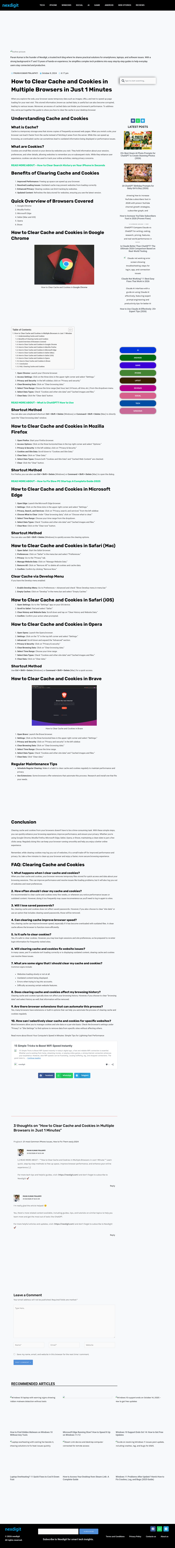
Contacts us (151, 1536)
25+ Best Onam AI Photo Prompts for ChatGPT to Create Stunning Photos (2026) (137, 156)
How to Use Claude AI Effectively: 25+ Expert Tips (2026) (138, 310)
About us (164, 1536)
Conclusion (23, 364)
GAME (97, 5)
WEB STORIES (124, 5)
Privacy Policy (135, 1536)
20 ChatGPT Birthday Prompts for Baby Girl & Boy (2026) (138, 187)
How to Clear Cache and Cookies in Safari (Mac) (36, 353)
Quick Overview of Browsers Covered (32, 342)
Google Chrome (80, 287)
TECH (42, 5)
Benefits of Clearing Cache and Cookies (33, 339)
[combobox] (138, 80)
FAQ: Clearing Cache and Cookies (32, 366)
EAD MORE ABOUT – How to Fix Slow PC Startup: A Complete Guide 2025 (57, 481)
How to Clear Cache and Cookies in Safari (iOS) (36, 355)
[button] (46, 1075)
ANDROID (109, 5)
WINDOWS (66, 5)
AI (89, 5)
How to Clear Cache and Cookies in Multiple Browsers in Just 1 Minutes (43, 333)
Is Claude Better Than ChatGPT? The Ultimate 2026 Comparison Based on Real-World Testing (137, 248)
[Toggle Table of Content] (69, 330)
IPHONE (53, 5)
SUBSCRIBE (89, 1531)
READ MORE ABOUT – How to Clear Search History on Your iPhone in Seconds (58, 165)
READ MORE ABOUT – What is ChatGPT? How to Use (42, 402)
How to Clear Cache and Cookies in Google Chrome (37, 344)
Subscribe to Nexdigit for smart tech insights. (68, 1539)
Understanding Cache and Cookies (31, 336)
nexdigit (10, 5)
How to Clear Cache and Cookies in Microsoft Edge (37, 350)
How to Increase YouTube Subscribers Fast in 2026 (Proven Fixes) (138, 217)
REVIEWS (140, 5)
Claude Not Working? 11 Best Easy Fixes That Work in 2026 (137, 280)
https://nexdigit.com (68, 1175)
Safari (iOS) (101, 600)
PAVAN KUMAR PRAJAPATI (36, 1150)
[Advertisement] (87, 28)
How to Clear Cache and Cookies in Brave (34, 361)
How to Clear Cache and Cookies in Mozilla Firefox (37, 347)
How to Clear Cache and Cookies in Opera (34, 358)
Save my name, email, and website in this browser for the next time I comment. (53, 1354)
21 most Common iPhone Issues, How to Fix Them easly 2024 (51, 1141)
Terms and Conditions (115, 1536)
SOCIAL (79, 5)
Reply (112, 1186)
